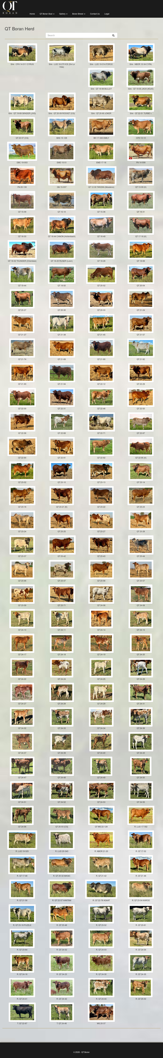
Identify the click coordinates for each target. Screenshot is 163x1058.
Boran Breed (78, 13)
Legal (106, 13)
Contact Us (95, 13)
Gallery (62, 13)
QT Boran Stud (46, 13)
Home (32, 13)
